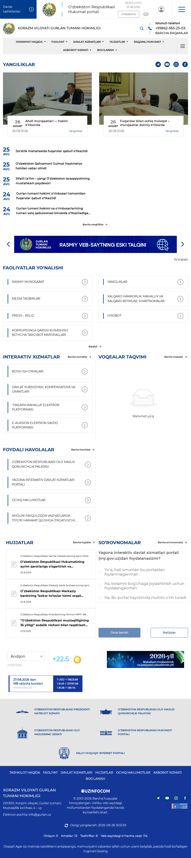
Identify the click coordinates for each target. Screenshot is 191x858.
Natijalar (169, 632)
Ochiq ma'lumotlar (133, 772)
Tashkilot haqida (25, 772)
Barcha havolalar (80, 449)
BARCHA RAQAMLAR (171, 33)
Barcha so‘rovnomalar (170, 542)
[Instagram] (176, 64)
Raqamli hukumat (147, 41)
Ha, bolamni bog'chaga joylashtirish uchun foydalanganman (144, 585)
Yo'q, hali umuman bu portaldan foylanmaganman (134, 572)
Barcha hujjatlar (82, 542)
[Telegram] (158, 64)
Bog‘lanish (105, 50)
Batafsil (93, 346)
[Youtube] (167, 64)
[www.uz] (180, 806)
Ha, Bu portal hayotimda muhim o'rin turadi (145, 597)
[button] (181, 9)
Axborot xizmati (75, 50)
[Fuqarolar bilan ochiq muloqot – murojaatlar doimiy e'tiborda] (143, 98)
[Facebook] (185, 64)
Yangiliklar (76, 131)
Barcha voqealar (173, 356)
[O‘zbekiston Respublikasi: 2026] (145, 659)
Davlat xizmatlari (87, 41)
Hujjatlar (117, 41)
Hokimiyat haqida (29, 41)
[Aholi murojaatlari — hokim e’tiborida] (47, 98)
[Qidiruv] (142, 28)
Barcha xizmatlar (77, 356)
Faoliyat (57, 41)
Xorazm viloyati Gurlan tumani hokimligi (29, 793)
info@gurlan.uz (40, 814)
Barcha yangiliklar (93, 224)
